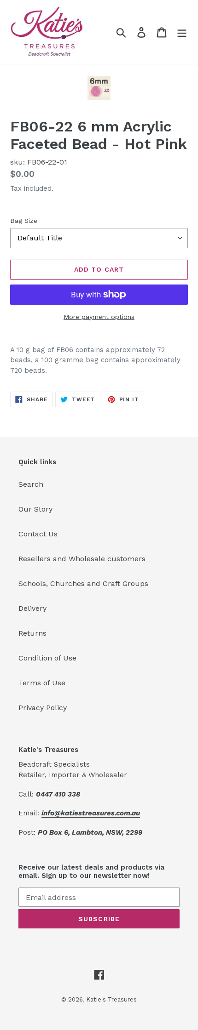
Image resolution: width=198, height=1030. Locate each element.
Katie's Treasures (111, 999)
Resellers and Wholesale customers (82, 558)
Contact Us (38, 533)
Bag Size (23, 220)
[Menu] (182, 32)
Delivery (32, 608)
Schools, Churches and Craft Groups (83, 583)
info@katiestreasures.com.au (90, 813)
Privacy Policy (42, 707)
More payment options (99, 316)
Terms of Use (41, 682)
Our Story (35, 509)
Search (30, 484)
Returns (32, 633)
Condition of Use (47, 658)
